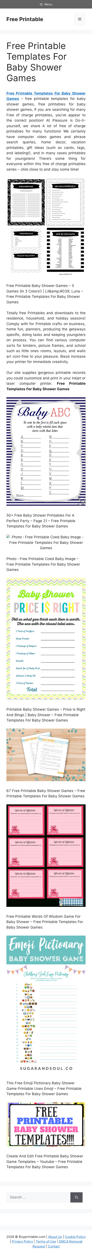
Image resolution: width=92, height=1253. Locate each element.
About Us (55, 1237)
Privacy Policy (22, 1241)
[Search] (76, 1197)
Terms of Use (46, 1241)
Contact (54, 1246)
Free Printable (24, 19)
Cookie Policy (75, 1237)
